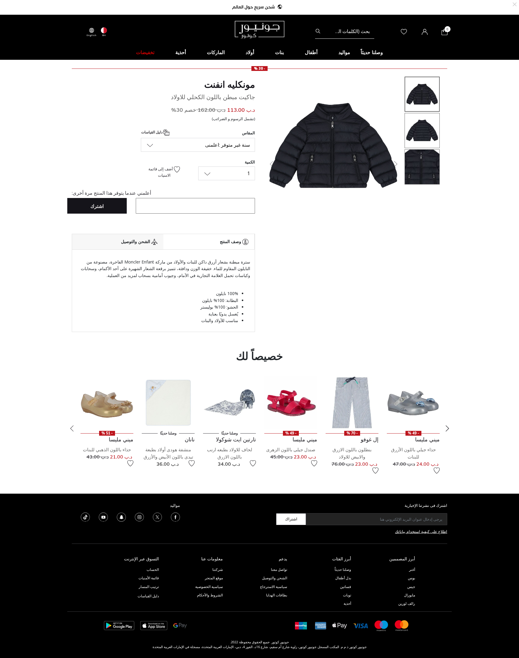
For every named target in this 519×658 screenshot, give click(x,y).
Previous (71, 428)
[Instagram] (139, 516)
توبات (347, 595)
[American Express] (320, 625)
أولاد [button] (250, 52)
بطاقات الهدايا (276, 595)
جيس (411, 586)
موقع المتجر (214, 577)
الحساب (153, 569)
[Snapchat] (121, 516)
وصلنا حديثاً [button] (372, 52)
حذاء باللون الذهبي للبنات (107, 449)
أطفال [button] (311, 52)
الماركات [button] (216, 52)
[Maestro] (381, 625)
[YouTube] (103, 516)
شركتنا (217, 569)
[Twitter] (157, 516)
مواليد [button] (344, 52)
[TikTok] (85, 516)
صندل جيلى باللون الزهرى (290, 449)
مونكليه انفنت (229, 84)
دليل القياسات (152, 132)
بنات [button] (279, 52)
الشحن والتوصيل (274, 577)
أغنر (412, 569)
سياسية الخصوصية (209, 586)
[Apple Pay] (339, 625)
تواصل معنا (278, 569)
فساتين (345, 586)
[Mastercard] (402, 625)
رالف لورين (406, 603)
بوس (411, 577)
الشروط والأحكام (210, 595)
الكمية (250, 162)
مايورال (409, 595)
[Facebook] (175, 516)
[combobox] (344, 31)
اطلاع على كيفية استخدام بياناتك (421, 531)
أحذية (347, 603)
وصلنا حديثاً (343, 569)
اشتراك (291, 519)
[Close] (515, 4)
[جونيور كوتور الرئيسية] (259, 29)
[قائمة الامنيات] (437, 471)
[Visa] (360, 625)
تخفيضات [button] (145, 52)
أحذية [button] (180, 52)
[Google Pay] (180, 625)
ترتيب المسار (149, 586)
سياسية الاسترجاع (273, 586)
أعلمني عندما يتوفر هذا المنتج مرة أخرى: (111, 193)
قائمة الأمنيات (148, 577)
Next (447, 428)
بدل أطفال (343, 577)
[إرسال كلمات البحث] (318, 31)
